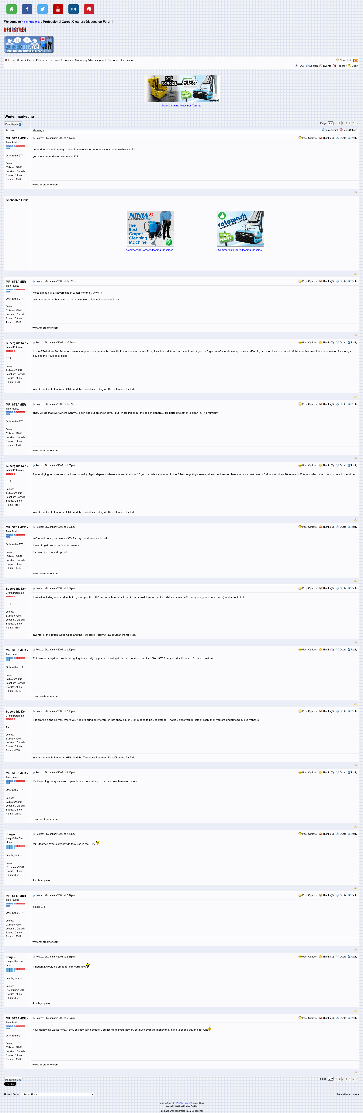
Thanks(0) (328, 138)
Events (327, 65)
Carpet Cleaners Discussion (43, 60)
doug (9, 834)
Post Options (309, 138)
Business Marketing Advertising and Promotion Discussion (98, 60)
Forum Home (16, 60)
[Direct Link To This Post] (34, 138)
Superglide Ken (16, 343)
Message (38, 130)
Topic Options (350, 130)
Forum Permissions (347, 1094)
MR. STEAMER (16, 138)
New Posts (346, 60)
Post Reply (12, 124)
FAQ (301, 65)
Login (355, 65)
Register (342, 65)
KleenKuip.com (31, 21)
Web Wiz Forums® (184, 1103)
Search (313, 65)
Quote (343, 138)
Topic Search (331, 130)
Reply (354, 138)
